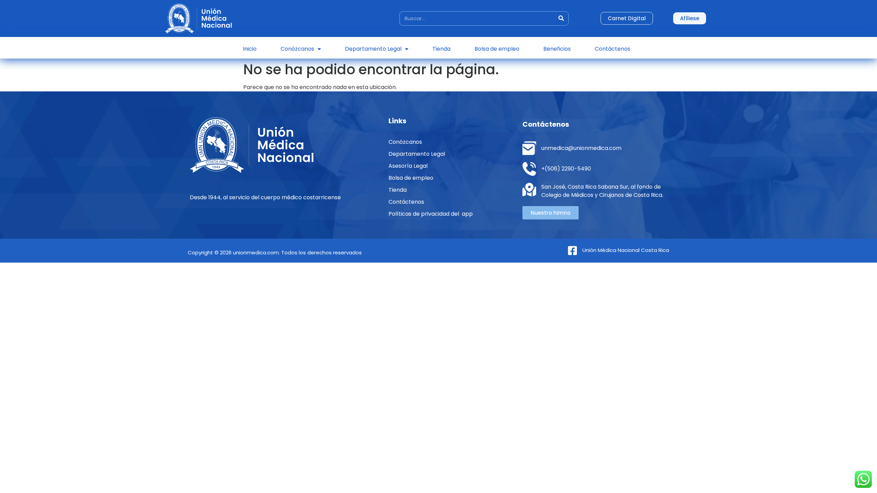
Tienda (441, 49)
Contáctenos (612, 49)
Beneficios (557, 49)
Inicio (250, 49)
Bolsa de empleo (496, 49)
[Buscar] (561, 18)
